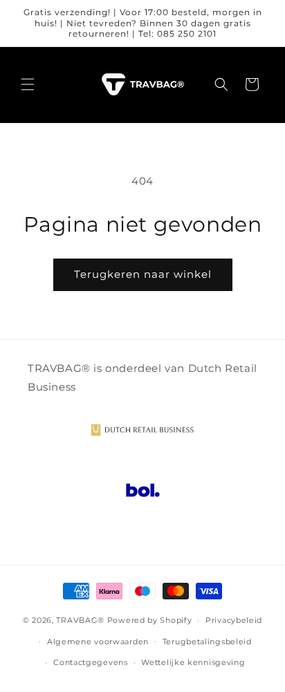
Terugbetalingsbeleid (207, 641)
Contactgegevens (90, 662)
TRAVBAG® (80, 620)
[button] (27, 84)
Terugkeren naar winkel (143, 274)
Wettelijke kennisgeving (193, 662)
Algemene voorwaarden (98, 641)
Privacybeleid (233, 620)
